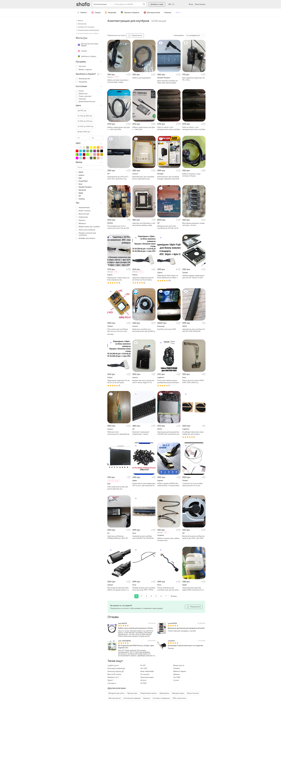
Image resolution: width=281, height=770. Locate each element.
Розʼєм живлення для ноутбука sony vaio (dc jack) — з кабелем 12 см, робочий (168, 589)
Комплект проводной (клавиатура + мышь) (140, 433)
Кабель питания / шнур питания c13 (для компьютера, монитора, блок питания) (193, 175)
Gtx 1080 (176, 677)
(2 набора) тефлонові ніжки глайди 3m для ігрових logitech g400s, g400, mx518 (193, 433)
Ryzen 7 (110, 680)
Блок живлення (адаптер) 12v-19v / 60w (193, 79)
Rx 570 (143, 665)
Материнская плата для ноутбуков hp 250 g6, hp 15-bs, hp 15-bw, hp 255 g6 (168, 227)
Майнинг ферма (179, 671)
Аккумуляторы (84, 207)
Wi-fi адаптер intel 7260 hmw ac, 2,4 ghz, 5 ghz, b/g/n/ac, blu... (136, 647)
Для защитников (153, 13)
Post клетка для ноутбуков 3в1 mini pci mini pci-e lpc (117, 330)
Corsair (176, 680)
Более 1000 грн (84, 132)
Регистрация (200, 4)
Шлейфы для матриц (87, 238)
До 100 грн (82, 111)
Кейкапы (176, 674)
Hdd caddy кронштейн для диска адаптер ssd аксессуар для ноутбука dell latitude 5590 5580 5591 (118, 488)
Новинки (167, 13)
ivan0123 (171, 641)
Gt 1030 (143, 683)
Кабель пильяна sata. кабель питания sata (168, 539)
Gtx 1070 (143, 668)
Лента (178, 13)
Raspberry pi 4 (113, 677)
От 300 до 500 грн (85, 121)
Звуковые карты (178, 693)
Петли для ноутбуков (87, 230)
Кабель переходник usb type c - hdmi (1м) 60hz (118, 128)
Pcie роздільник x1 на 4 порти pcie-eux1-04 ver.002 (118, 227)
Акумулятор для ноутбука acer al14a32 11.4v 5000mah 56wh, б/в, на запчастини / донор (143, 537)
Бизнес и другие (85, 70)
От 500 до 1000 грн (85, 126)
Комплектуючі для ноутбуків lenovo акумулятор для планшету (143, 178)
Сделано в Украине (131, 13)
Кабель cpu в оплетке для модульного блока (135, 628)
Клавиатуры (83, 217)
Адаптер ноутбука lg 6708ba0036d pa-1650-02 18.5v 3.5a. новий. (117, 537)
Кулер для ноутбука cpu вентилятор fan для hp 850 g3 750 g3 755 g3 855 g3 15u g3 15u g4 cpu (144, 330)
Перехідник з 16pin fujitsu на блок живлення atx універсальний (118, 279)
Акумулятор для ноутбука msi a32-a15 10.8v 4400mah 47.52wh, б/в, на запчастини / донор (193, 330)
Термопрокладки (147, 677)
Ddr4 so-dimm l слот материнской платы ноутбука (168, 128)
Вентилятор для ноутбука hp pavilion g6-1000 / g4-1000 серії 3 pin (193, 537)
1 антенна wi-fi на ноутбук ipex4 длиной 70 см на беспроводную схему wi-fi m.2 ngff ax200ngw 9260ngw (193, 484)
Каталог (84, 13)
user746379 (122, 623)
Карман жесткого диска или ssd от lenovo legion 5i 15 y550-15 (143, 381)
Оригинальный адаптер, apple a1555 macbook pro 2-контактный (193, 589)
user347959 (172, 623)
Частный (82, 66)
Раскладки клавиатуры (116, 668)
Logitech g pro (113, 665)
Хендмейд (112, 13)
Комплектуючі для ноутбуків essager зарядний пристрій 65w (168, 178)
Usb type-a (112, 683)
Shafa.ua (80, 21)
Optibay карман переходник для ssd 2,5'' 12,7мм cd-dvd (193, 277)
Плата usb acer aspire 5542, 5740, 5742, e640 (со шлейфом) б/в (193, 381)
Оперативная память (148, 693)
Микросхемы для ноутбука (89, 227)
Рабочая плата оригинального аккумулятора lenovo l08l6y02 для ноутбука (118, 433)
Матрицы (82, 223)
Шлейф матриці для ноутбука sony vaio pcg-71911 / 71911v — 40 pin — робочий (143, 589)
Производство (84, 79)
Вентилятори (84, 214)
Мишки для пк (178, 665)
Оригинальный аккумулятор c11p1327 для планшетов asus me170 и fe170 (168, 433)
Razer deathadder (147, 671)
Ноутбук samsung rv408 (166, 329)
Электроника (82, 24)
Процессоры (132, 693)
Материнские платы (116, 693)
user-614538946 (124, 641)
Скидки (98, 13)
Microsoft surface (114, 674)
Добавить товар (157, 4)
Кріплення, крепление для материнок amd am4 (186, 628)
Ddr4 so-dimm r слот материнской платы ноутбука (193, 128)
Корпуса (146, 698)
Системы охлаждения (161, 698)
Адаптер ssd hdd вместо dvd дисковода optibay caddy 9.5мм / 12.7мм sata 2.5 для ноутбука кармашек (143, 224)
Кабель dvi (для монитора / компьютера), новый (118, 81)
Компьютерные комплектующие (88, 30)
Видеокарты (164, 693)
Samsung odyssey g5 (116, 671)
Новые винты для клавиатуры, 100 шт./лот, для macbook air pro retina (144, 484)
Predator (176, 668)
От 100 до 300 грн (85, 116)
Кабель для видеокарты (141, 78)
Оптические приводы (131, 698)
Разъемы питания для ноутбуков (87, 234)
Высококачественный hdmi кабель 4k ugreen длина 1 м (118, 589)
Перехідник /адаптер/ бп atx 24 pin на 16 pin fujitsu (118, 381)
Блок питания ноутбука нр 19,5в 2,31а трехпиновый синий (167, 82)
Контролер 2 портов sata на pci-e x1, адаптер (185, 646)
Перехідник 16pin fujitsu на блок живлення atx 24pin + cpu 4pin (167, 277)
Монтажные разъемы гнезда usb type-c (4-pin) (193, 224)
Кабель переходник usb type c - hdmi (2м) (143, 128)
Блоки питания (193, 693)
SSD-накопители (179, 698)
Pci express (144, 674)
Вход (191, 4)
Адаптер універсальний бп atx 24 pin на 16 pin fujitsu (143, 279)
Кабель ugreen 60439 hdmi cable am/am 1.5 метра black (168, 484)
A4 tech (143, 680)
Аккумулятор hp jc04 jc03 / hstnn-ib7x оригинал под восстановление (117, 178)
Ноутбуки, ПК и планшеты (86, 27)
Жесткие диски (115, 698)
